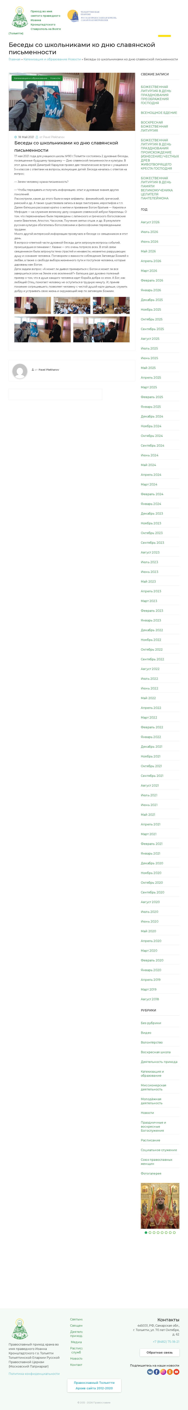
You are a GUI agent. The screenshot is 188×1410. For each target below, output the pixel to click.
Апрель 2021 (150, 824)
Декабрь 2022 (152, 630)
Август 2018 (150, 999)
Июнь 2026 (149, 241)
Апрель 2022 (151, 708)
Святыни (77, 1319)
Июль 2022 (149, 678)
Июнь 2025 (149, 358)
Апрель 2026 (151, 261)
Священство (79, 1325)
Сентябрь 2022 (152, 659)
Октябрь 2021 (151, 766)
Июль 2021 (149, 795)
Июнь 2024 (149, 455)
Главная (15, 59)
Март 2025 (149, 387)
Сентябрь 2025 (152, 329)
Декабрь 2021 (151, 746)
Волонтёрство (152, 1042)
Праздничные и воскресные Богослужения (153, 1126)
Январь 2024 (151, 504)
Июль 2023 (149, 562)
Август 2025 (150, 338)
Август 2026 (150, 222)
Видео (146, 1033)
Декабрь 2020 (152, 863)
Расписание (150, 1140)
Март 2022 (149, 717)
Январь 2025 (151, 406)
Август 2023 (150, 552)
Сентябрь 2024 (152, 445)
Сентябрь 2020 (152, 892)
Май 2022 (148, 698)
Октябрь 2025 (151, 319)
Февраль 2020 (152, 960)
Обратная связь (160, 1352)
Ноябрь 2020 (151, 873)
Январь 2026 (151, 290)
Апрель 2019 (150, 980)
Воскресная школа (156, 1052)
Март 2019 (148, 989)
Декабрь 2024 (152, 416)
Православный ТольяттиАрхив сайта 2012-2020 (94, 1385)
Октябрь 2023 (152, 533)
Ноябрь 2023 (151, 523)
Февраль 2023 (152, 610)
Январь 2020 (151, 970)
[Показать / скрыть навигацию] (164, 36)
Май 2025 (148, 368)
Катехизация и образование (45, 59)
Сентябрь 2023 (152, 542)
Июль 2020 (149, 912)
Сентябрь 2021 (152, 776)
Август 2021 (150, 785)
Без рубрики (151, 1023)
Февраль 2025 (152, 397)
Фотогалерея (151, 1173)
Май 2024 (148, 465)
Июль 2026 (149, 232)
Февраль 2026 (152, 280)
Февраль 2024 (152, 494)
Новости (74, 59)
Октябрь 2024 (152, 436)
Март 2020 (149, 950)
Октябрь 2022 (152, 649)
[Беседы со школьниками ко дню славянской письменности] (72, 101)
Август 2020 (150, 902)
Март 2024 (149, 484)
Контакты (77, 1365)
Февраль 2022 (152, 727)
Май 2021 (148, 814)
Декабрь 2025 (152, 300)
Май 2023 (148, 581)
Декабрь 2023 (152, 513)
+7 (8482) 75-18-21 (166, 1341)
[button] (146, 1206)
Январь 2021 (150, 853)
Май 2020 (148, 931)
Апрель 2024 (151, 474)
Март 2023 (149, 601)
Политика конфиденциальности (34, 1374)
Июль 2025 (149, 348)
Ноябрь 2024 (151, 426)
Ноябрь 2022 (151, 640)
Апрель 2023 (151, 591)
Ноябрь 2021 (150, 756)
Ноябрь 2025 (151, 309)
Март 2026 (149, 271)
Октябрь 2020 (152, 882)
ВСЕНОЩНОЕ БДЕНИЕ (159, 113)
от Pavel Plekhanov (52, 137)
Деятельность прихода (159, 1062)
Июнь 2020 (149, 921)
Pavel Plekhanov (49, 369)
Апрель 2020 (151, 941)
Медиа (76, 1342)
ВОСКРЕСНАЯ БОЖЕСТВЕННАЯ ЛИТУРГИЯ (154, 126)
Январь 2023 (151, 620)
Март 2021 (148, 834)
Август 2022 (150, 669)
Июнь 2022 (149, 688)
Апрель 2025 (151, 377)
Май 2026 (148, 251)
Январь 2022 (151, 737)
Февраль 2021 (151, 844)
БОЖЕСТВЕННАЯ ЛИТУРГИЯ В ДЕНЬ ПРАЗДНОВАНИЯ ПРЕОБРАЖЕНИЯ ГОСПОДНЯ (156, 95)
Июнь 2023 (149, 572)
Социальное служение (159, 1150)
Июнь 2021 (149, 805)
